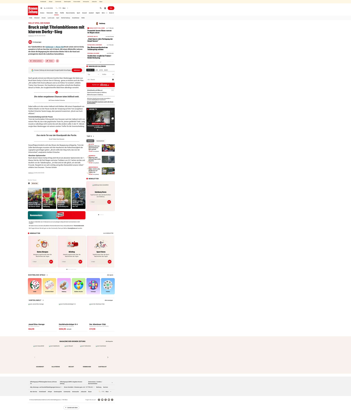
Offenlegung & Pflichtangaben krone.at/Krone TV (43, 382)
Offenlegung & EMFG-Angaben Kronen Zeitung (71, 382)
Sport (78, 13)
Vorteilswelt (43, 1)
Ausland (91, 13)
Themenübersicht (79, 225)
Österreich (50, 13)
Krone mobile (76, 1)
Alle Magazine (109, 341)
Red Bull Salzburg (65, 18)
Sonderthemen (75, 18)
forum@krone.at (72, 228)
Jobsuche (94, 1)
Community (58, 1)
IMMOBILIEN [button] (90, 70)
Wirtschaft (36, 18)
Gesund (84, 13)
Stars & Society (70, 13)
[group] (35, 198)
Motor (103, 13)
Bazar (101, 1)
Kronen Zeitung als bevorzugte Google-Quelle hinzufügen (57, 70)
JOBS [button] (96, 70)
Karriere (105, 387)
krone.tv (111, 13)
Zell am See (34, 183)
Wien (56, 13)
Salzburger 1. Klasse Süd (54, 47)
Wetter (83, 18)
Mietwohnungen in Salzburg (100, 94)
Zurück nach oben (71, 408)
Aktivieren (77, 70)
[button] (106, 13)
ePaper (50, 1)
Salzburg (31, 35)
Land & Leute (51, 18)
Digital (98, 13)
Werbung (98, 387)
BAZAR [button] (106, 70)
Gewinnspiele (67, 1)
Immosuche (86, 1)
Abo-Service (33, 391)
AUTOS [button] (101, 70)
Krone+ (42, 13)
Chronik (43, 18)
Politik (62, 13)
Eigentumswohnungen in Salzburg (100, 92)
